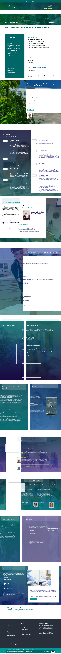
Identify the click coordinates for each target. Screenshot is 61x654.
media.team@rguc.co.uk (37, 415)
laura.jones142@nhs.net (29, 453)
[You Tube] (16, 644)
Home (30, 1)
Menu (26, 1)
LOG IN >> (33, 1)
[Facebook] (45, 8)
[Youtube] (50, 8)
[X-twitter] (46, 8)
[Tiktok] (51, 8)
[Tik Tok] (18, 644)
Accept (53, 651)
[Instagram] (48, 8)
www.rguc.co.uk (43, 615)
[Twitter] (11, 644)
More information (46, 651)
